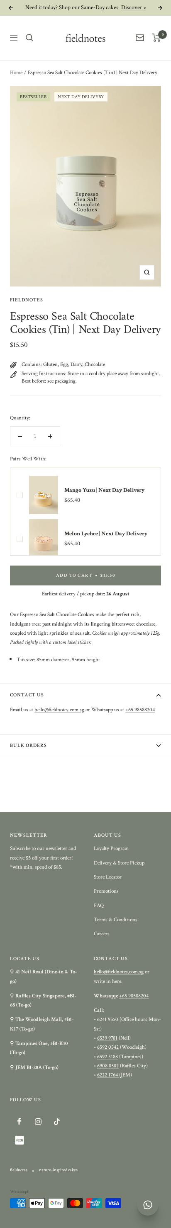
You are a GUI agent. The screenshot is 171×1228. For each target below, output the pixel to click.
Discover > (133, 7)
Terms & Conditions (115, 919)
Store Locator (108, 877)
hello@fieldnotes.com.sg (59, 709)
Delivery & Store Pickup (119, 863)
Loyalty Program (111, 848)
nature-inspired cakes (58, 1170)
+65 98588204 (140, 709)
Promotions (106, 891)
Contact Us (27, 695)
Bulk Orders (28, 745)
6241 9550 (107, 1019)
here (116, 981)
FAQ (99, 905)
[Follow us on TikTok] (56, 1121)
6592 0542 (108, 1047)
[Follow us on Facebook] (19, 1121)
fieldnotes (26, 300)
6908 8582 (108, 1065)
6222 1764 (108, 1075)
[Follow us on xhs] (19, 1140)
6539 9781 (107, 1038)
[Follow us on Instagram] (38, 1121)
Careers (102, 933)
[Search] (29, 37)
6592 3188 (107, 1056)
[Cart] (156, 38)
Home (16, 72)
